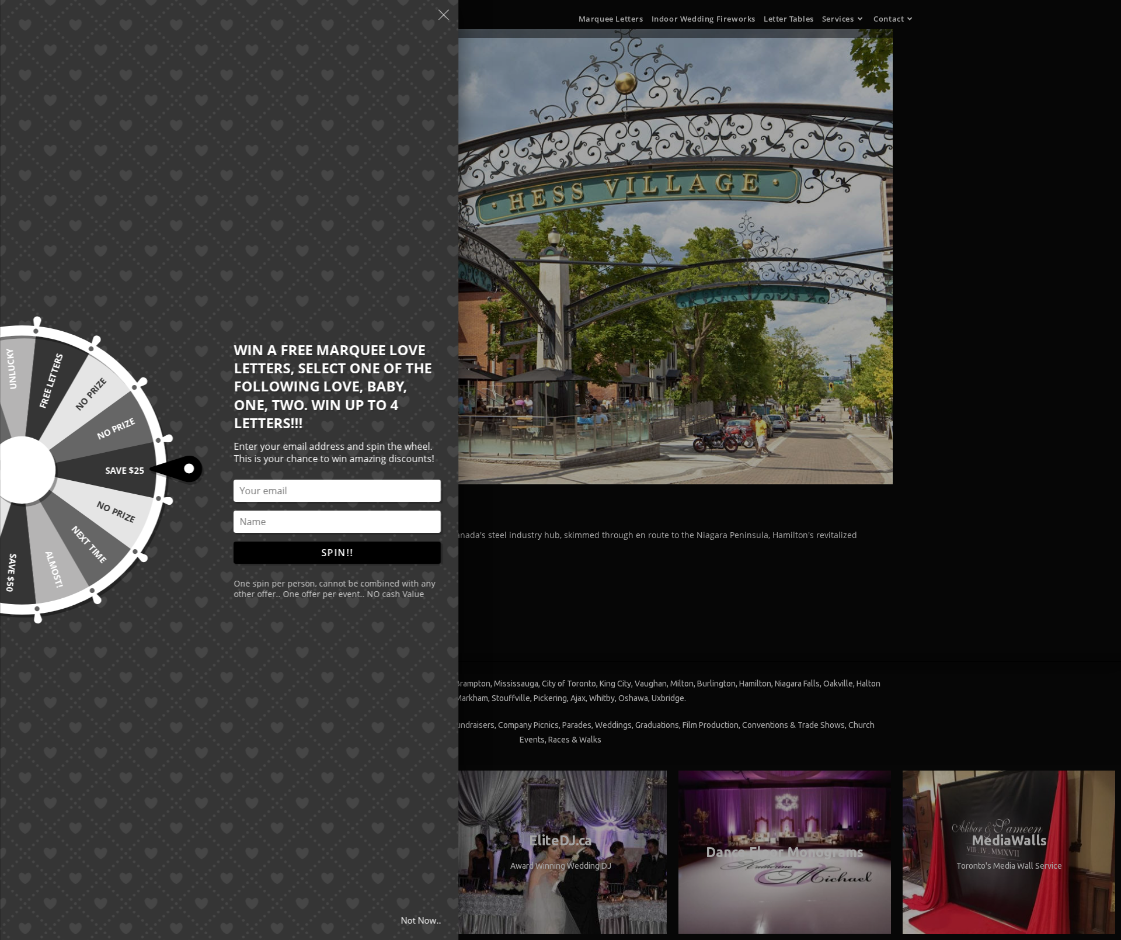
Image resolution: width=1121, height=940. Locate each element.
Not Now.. (421, 920)
